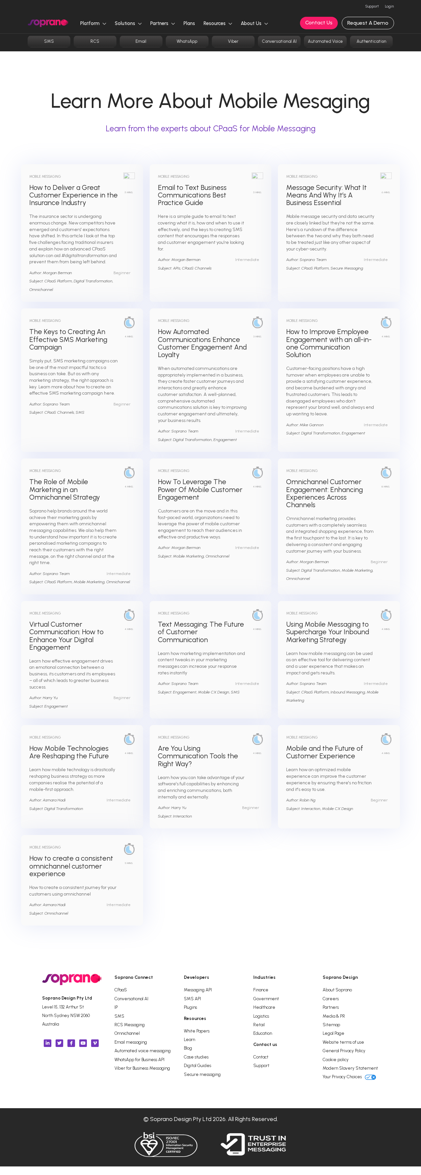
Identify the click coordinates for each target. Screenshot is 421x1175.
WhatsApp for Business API (139, 1059)
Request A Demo (367, 23)
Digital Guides (197, 1065)
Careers (331, 998)
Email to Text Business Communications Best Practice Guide (192, 195)
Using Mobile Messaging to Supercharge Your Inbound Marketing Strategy (327, 631)
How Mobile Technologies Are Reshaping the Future (69, 752)
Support (372, 6)
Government (266, 998)
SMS (49, 41)
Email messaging (130, 1042)
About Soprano (337, 989)
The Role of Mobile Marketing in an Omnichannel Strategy (64, 489)
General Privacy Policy (344, 1050)
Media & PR (334, 1016)
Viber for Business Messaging (142, 1068)
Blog (188, 1048)
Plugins (190, 1007)
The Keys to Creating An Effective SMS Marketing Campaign (68, 339)
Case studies (196, 1056)
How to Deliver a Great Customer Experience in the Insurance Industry (73, 195)
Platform (90, 23)
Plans (189, 23)
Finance (260, 989)
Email (141, 41)
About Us (252, 23)
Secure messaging (202, 1074)
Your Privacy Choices (343, 1076)
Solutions (125, 23)
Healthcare (264, 1007)
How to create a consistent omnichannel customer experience (71, 865)
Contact (260, 1056)
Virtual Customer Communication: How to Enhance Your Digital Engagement (66, 635)
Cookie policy (336, 1059)
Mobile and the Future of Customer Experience (324, 752)
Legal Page (333, 1033)
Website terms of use (343, 1042)
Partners (160, 23)
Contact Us (319, 22)
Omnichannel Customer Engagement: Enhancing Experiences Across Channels (324, 493)
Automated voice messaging (142, 1050)
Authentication (371, 41)
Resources (215, 23)
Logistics (261, 1016)
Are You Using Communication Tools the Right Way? (198, 756)
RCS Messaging (129, 1024)
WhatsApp (187, 41)
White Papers (197, 1030)
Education (262, 1033)
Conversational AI (279, 41)
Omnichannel (127, 1033)
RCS (94, 41)
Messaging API (198, 989)
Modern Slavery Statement (350, 1068)
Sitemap (331, 1024)
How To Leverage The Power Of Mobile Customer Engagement (200, 489)
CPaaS (120, 989)
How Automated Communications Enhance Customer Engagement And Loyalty (202, 343)
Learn (189, 1039)
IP (116, 1007)
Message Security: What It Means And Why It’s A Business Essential (326, 195)
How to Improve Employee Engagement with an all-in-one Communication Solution (329, 343)
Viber (233, 41)
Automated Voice (325, 41)
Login (389, 6)
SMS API (192, 998)
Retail (259, 1024)
